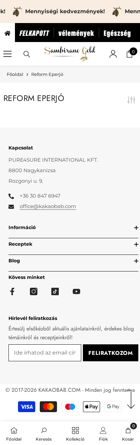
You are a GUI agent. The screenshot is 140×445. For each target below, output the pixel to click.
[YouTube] (76, 291)
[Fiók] (113, 53)
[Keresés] (27, 54)
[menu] (7, 54)
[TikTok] (55, 291)
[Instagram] (33, 291)
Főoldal (15, 74)
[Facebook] (12, 291)
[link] (43, 433)
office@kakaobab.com (48, 206)
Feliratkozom (110, 353)
